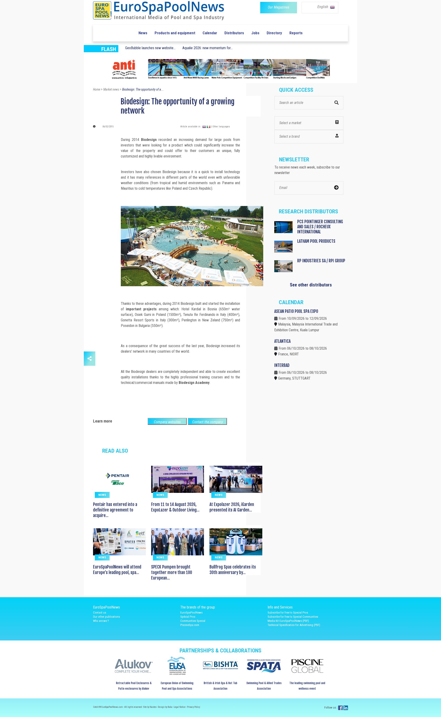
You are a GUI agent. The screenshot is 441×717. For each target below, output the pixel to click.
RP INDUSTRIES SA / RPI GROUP (321, 260)
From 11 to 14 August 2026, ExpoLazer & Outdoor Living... (175, 507)
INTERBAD (281, 365)
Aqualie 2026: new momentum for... (207, 48)
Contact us (99, 612)
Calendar (210, 33)
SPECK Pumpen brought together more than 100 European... (171, 572)
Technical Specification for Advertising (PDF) (294, 625)
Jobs (255, 33)
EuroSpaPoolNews (191, 612)
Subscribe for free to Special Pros (288, 612)
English (323, 7)
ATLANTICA (282, 341)
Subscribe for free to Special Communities (293, 616)
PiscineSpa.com (189, 625)
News (143, 33)
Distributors (234, 33)
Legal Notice (180, 707)
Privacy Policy (193, 707)
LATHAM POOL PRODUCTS (316, 241)
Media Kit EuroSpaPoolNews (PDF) (288, 621)
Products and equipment (175, 33)
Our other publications (106, 616)
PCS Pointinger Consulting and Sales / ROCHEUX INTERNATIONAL (320, 226)
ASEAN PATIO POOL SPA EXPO (296, 311)
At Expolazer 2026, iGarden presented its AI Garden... (231, 507)
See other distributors (311, 285)
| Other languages (220, 126)
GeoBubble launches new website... (150, 48)
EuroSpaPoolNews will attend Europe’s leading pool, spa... (117, 569)
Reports (295, 33)
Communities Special (192, 621)
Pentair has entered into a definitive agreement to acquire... (115, 510)
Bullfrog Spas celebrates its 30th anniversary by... (232, 569)
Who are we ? (101, 621)
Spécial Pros (187, 616)
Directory (274, 33)
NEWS (102, 495)
